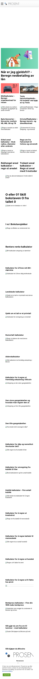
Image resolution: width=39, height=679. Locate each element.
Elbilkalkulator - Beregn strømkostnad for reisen (8, 99)
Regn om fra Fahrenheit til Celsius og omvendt (28, 142)
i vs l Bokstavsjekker (16, 224)
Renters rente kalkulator (18, 246)
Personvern (20, 661)
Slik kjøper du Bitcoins (15, 649)
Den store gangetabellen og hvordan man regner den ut (17, 401)
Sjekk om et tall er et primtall (18, 313)
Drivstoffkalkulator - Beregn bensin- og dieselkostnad (29, 121)
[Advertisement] (19, 27)
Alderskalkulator (12, 357)
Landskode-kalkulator (14, 292)
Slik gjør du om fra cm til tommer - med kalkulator (16, 627)
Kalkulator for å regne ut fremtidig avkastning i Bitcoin (18, 378)
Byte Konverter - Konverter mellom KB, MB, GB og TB (9, 121)
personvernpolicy (7, 671)
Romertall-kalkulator (14, 335)
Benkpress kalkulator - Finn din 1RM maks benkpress (19, 604)
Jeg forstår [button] (6, 675)
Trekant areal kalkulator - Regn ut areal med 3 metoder (28, 167)
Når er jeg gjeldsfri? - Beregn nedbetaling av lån (17, 75)
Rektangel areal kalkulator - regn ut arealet (9, 166)
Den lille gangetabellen (15, 423)
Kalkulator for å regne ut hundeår (19, 559)
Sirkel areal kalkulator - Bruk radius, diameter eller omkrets (8, 143)
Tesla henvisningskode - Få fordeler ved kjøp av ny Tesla (29, 99)
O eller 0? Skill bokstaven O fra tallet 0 (17, 198)
